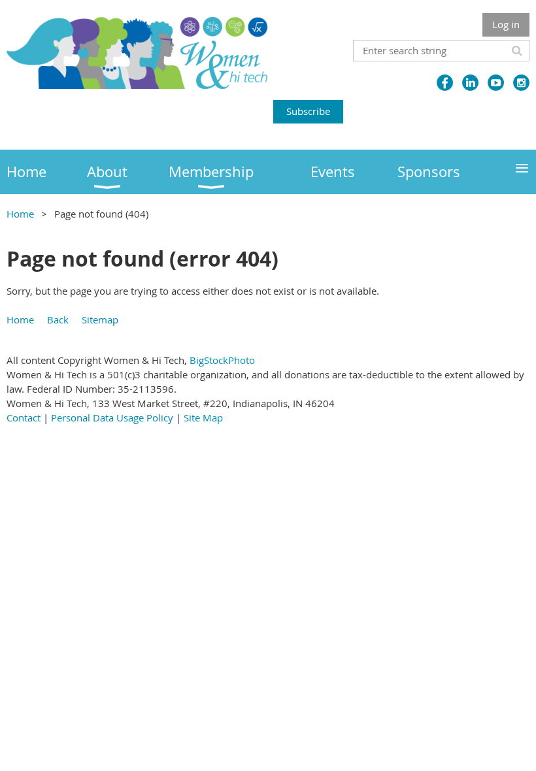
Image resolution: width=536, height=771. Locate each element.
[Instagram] (521, 82)
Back (58, 319)
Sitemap (100, 319)
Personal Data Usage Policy (112, 417)
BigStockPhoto (222, 360)
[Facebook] (445, 82)
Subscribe (308, 111)
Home (20, 213)
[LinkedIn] (470, 82)
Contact (24, 417)
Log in (506, 24)
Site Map (203, 417)
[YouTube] (496, 82)
